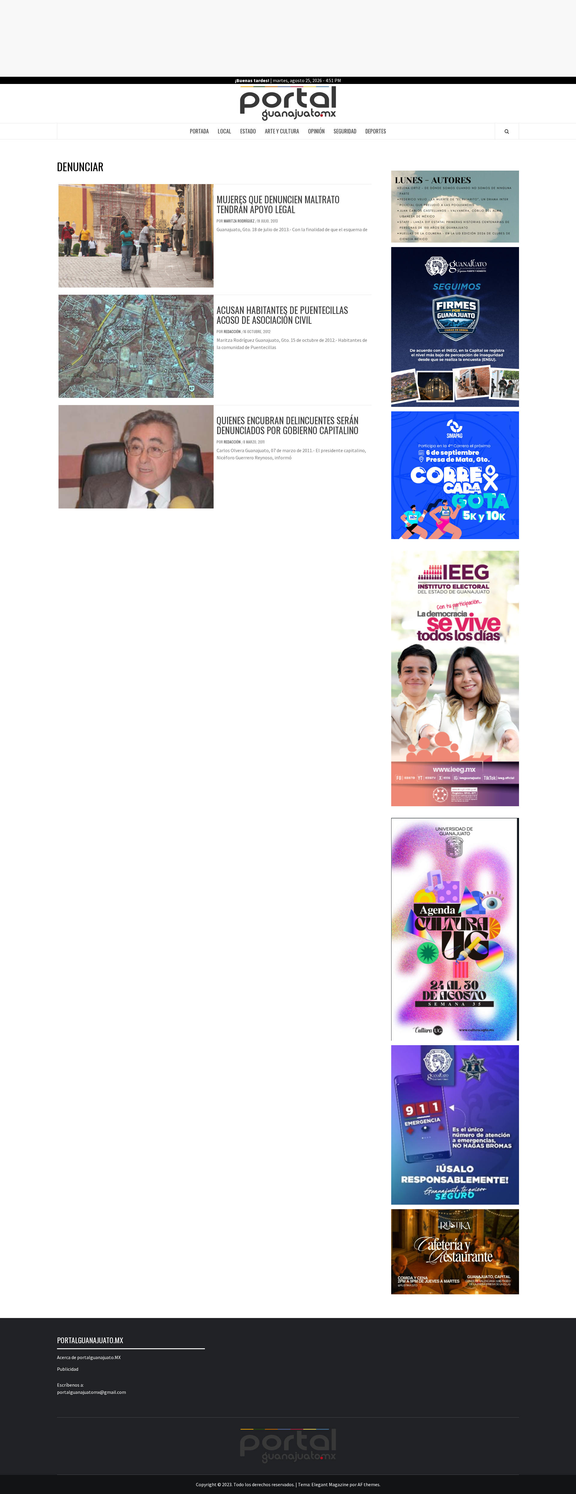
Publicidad (67, 1369)
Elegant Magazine (330, 1484)
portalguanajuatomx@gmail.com (91, 1392)
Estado (248, 131)
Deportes (375, 131)
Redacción (233, 331)
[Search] (507, 131)
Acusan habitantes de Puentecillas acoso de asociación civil (282, 315)
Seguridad (345, 131)
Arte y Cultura (282, 131)
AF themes (369, 1484)
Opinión (316, 131)
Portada (199, 131)
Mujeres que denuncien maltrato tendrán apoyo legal (278, 204)
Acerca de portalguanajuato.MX (89, 1357)
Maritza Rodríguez (239, 220)
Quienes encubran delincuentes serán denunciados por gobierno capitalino (287, 425)
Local (224, 131)
